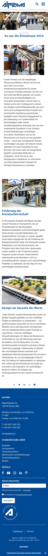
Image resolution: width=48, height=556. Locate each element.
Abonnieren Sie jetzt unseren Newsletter (24, 553)
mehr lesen (27, 490)
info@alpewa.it (8, 433)
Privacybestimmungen (24, 495)
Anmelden (8, 500)
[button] (14, 385)
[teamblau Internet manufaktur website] (24, 546)
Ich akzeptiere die (18, 495)
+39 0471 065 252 (12, 424)
